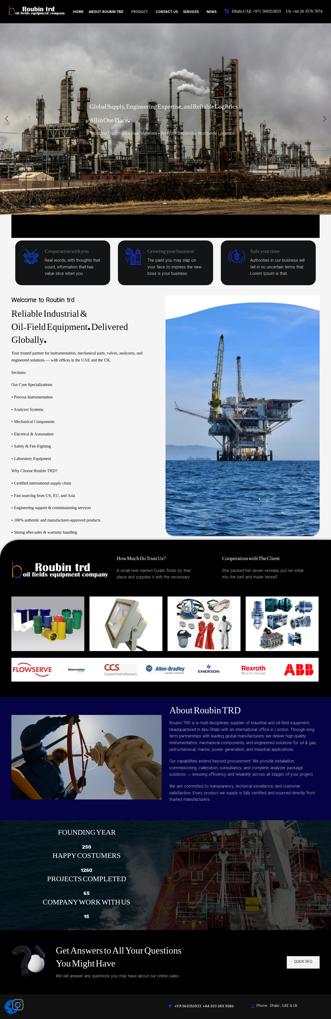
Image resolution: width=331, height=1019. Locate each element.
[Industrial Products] (282, 625)
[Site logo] (37, 16)
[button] (6, 118)
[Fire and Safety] (204, 625)
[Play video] (86, 757)
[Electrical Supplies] (125, 625)
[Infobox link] (273, 11)
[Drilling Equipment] (47, 625)
